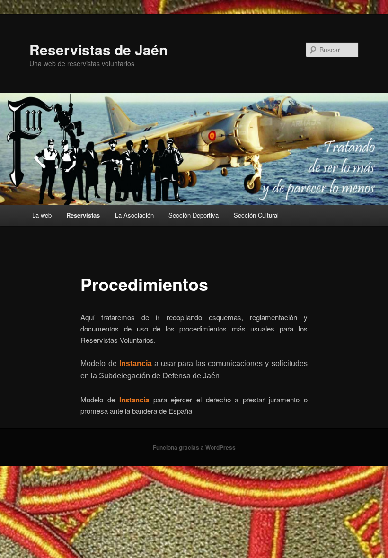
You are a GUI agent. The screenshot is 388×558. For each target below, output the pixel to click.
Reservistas (83, 214)
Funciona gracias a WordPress (194, 447)
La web (42, 214)
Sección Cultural (256, 214)
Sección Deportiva (193, 214)
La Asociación (134, 214)
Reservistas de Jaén (98, 49)
